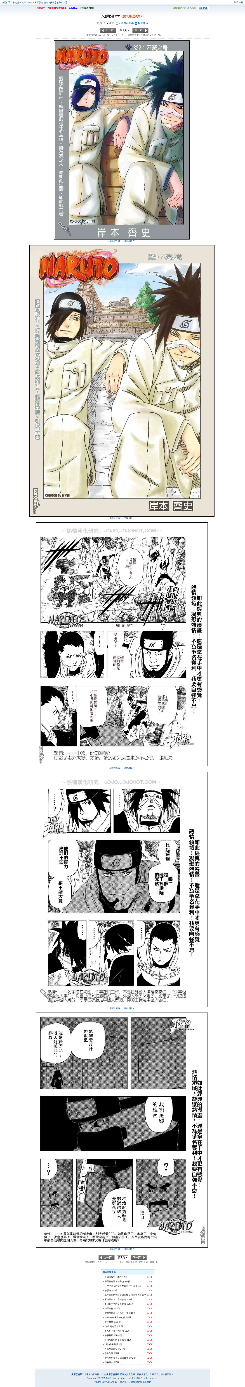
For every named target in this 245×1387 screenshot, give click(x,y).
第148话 (118, 1335)
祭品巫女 (109, 1362)
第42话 (132, 1358)
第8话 (128, 1317)
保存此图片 (129, 241)
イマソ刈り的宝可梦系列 (116, 1286)
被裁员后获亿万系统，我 (116, 1313)
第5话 (116, 1362)
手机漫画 (17, 2)
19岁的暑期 (110, 1344)
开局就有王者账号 (113, 1281)
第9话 (116, 1353)
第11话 (125, 1331)
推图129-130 (135, 1286)
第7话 (114, 1290)
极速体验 (143, 23)
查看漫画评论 (179, 7)
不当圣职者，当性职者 (115, 1299)
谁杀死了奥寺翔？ (113, 1331)
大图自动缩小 (126, 23)
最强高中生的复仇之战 (115, 1304)
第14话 (121, 1349)
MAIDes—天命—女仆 (115, 1317)
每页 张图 (106, 23)
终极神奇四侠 (111, 1349)
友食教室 (109, 1322)
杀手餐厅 (109, 1335)
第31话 (127, 1340)
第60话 (117, 1308)
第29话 (117, 1322)
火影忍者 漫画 (41, 2)
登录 (236, 2)
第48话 (130, 1304)
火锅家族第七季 (112, 1277)
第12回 (123, 1277)
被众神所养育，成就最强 (117, 1358)
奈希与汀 (109, 1353)
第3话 (119, 1344)
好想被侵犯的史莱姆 (114, 1340)
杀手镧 (108, 1290)
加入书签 (191, 7)
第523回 (126, 1281)
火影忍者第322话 (58, 2)
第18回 (132, 1313)
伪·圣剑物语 (110, 1326)
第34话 (120, 1326)
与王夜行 (109, 1308)
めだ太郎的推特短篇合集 (116, 1295)
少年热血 (27, 2)
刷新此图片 (114, 241)
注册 (241, 2)
